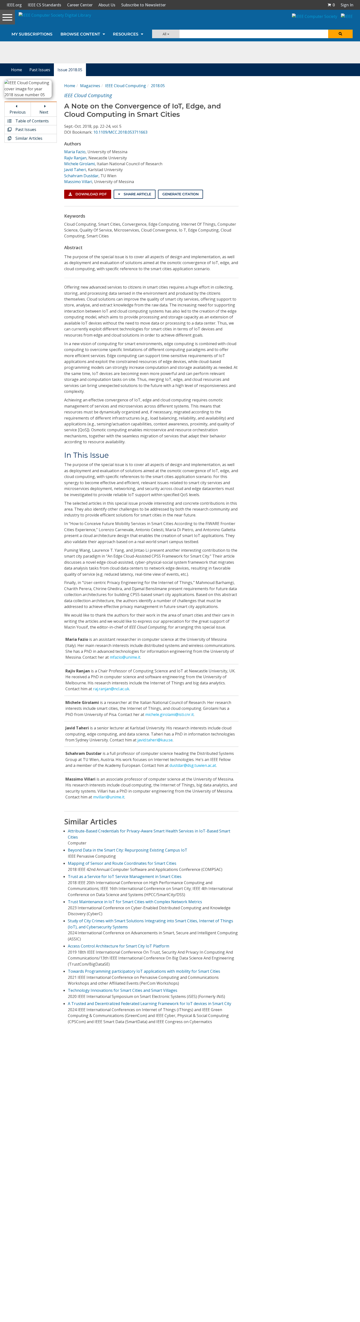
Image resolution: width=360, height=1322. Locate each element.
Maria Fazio (74, 151)
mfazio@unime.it (125, 657)
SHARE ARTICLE (137, 194)
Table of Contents (31, 121)
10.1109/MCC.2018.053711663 (120, 132)
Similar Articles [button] (28, 138)
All (165, 34)
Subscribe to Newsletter (143, 5)
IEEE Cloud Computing (125, 85)
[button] (331, 5)
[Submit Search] (340, 34)
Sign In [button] (347, 5)
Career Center (80, 5)
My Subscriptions (32, 34)
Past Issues (39, 69)
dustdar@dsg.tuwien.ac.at (192, 765)
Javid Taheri (75, 169)
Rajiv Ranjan (75, 158)
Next (43, 112)
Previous (18, 112)
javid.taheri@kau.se (155, 740)
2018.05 (158, 85)
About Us (106, 5)
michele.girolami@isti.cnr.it (169, 714)
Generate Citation (180, 194)
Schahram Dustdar (81, 175)
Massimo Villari (78, 181)
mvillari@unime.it (108, 797)
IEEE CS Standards (44, 5)
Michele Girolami (79, 163)
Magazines (90, 85)
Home (16, 69)
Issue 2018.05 (70, 69)
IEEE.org (14, 5)
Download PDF (90, 194)
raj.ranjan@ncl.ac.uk (111, 688)
